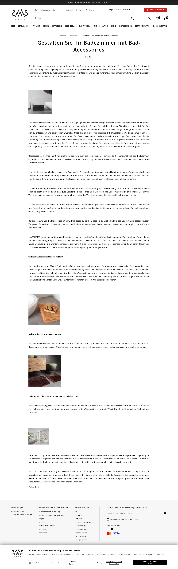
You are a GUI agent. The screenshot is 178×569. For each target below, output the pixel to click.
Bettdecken (57, 26)
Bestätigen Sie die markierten (114, 563)
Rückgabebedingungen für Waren (51, 515)
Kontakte (42, 529)
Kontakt (79, 10)
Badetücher (84, 26)
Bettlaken (35, 26)
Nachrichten (91, 10)
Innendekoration (100, 26)
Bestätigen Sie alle (150, 563)
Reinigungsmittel (159, 26)
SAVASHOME (113, 409)
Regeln (41, 519)
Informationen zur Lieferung (49, 512)
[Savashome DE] (20, 15)
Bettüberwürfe (142, 26)
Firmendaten (44, 533)
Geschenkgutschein (121, 10)
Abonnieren (164, 513)
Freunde (42, 522)
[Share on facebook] (35, 487)
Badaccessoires (125, 26)
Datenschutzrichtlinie (47, 526)
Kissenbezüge (70, 26)
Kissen (46, 26)
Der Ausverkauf (157, 10)
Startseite (63, 36)
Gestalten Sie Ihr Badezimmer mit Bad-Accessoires (100, 36)
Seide (13, 26)
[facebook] (107, 529)
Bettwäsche (23, 26)
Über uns (69, 10)
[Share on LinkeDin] (39, 487)
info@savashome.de (47, 10)
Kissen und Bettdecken (83, 522)
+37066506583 (19, 511)
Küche (113, 26)
